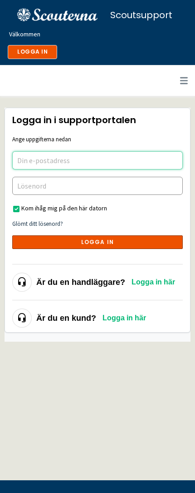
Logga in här (153, 282)
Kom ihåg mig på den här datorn (64, 208)
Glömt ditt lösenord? (37, 224)
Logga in (97, 242)
